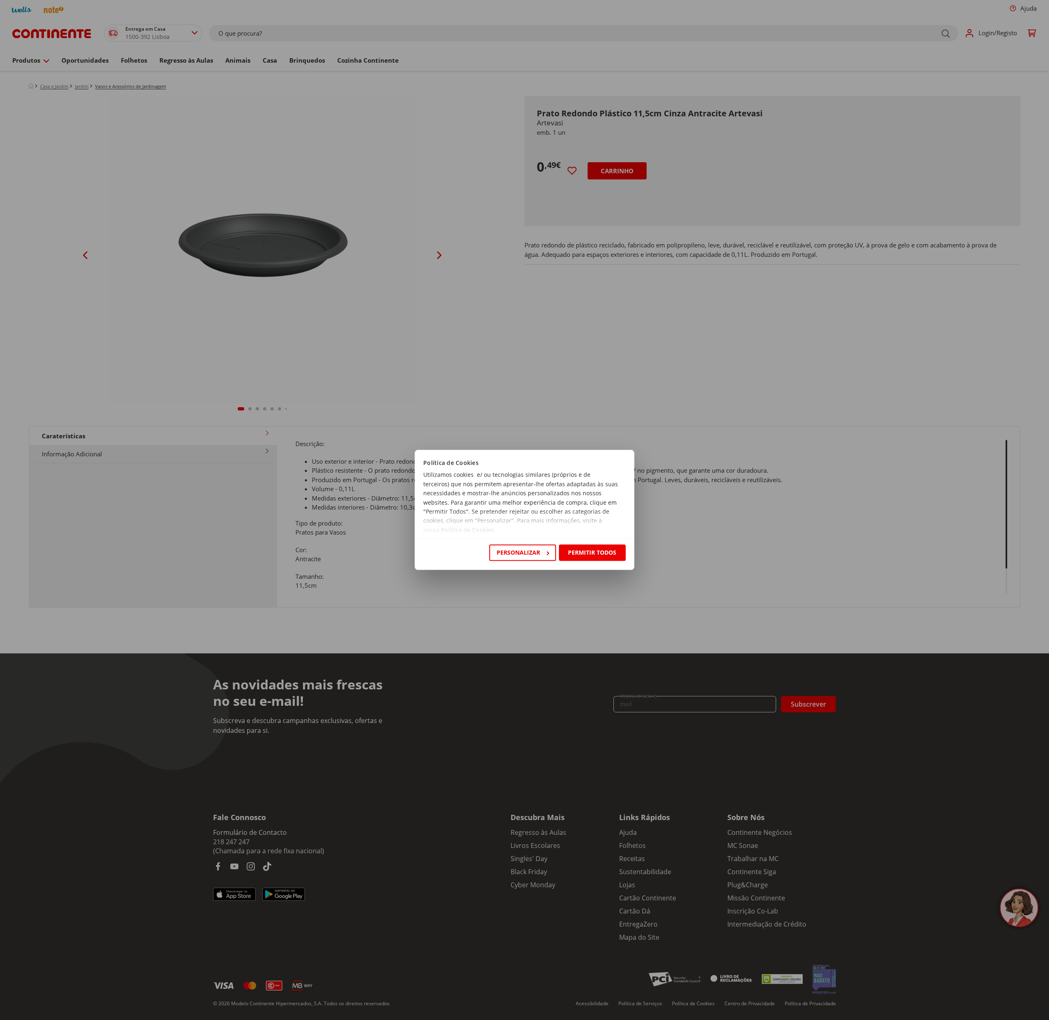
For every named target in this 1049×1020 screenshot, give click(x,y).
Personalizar (518, 552)
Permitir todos (592, 552)
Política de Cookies (467, 530)
